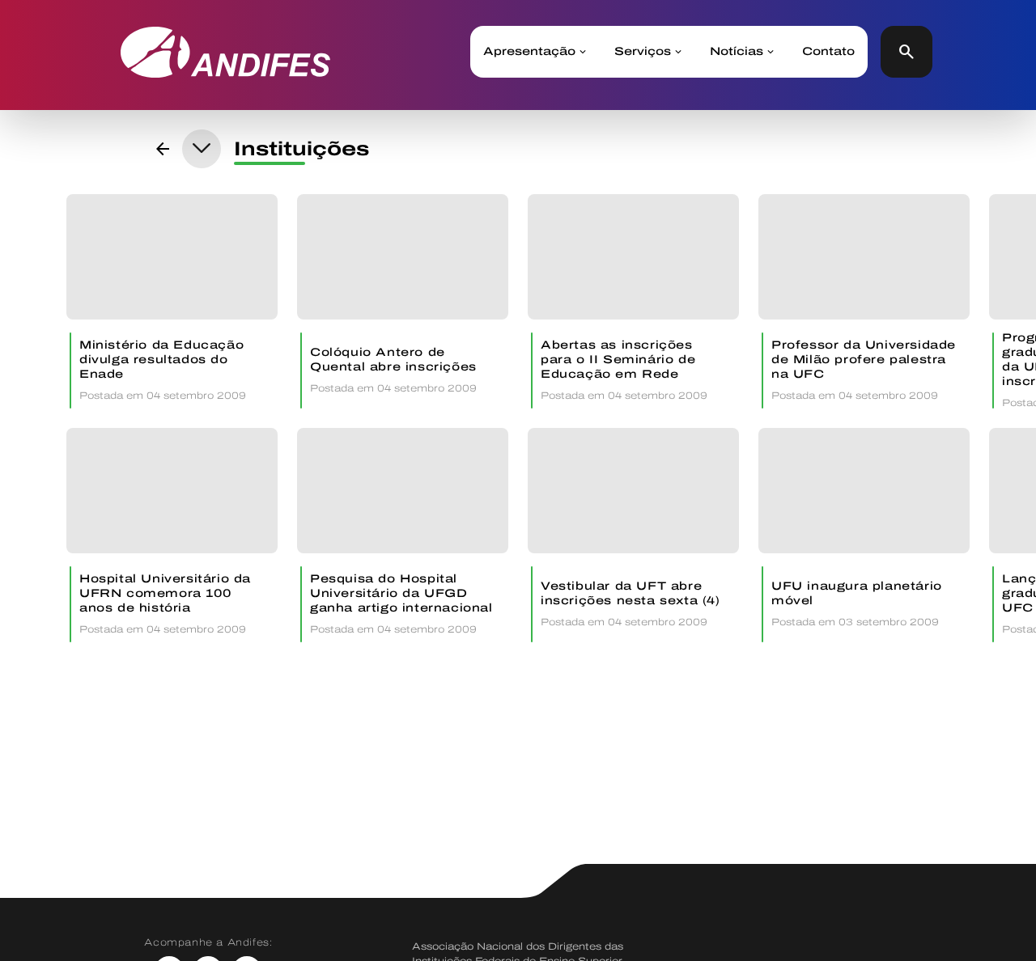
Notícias (736, 51)
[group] (172, 301)
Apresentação (529, 51)
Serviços (642, 51)
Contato (828, 51)
